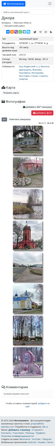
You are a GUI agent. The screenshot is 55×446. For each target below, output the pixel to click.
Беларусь (6, 22)
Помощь (29, 433)
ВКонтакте (25, 439)
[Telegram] (24, 32)
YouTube (36, 439)
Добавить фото (44, 112)
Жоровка (36, 69)
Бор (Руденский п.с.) (29, 66)
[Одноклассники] (12, 32)
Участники (18, 433)
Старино (43, 75)
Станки (34, 75)
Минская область (22, 22)
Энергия (23, 79)
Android (32, 442)
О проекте (37, 429)
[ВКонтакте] (8, 32)
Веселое (45, 66)
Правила (40, 433)
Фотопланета (15, 3)
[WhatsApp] (20, 32)
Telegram (46, 439)
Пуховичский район (14, 25)
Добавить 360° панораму (39, 107)
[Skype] (28, 32)
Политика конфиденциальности (17, 436)
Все (4, 119)
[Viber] (16, 32)
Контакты (6, 433)
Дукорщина (25, 69)
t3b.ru (45, 426)
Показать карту (11, 92)
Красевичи (24, 72)
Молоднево (37, 72)
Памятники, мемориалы (20, 119)
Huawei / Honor (46, 442)
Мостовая (24, 75)
